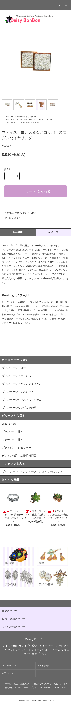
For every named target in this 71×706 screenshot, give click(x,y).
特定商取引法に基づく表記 (16, 687)
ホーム (6, 117)
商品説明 (18, 232)
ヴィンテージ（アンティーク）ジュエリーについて (32, 471)
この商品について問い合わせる (20, 213)
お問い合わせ (8, 673)
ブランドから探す (19, 119)
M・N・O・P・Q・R (39, 119)
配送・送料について (42, 684)
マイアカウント (9, 665)
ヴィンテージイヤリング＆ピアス (26, 117)
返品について (59, 684)
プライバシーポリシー (40, 687)
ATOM (63, 687)
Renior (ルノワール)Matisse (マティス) (22, 122)
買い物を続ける (12, 218)
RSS (57, 687)
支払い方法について (22, 684)
